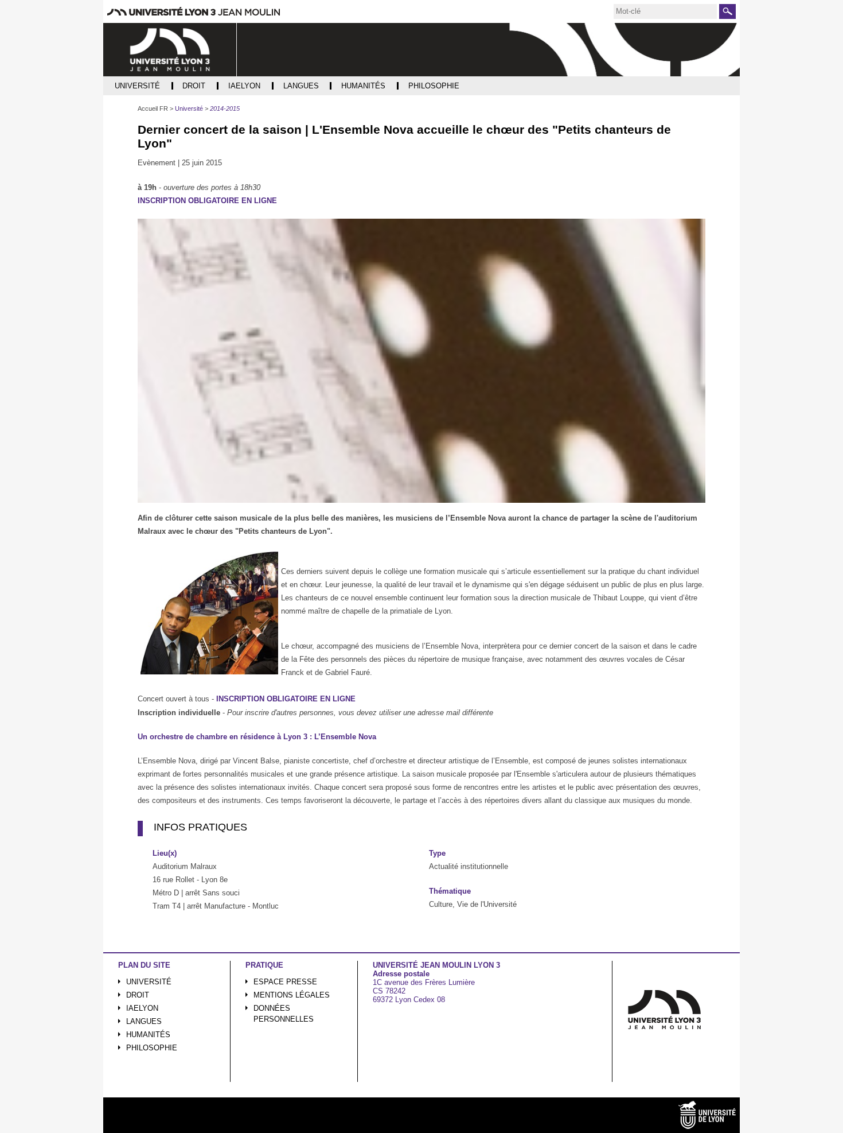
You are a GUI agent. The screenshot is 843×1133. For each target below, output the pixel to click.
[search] (665, 11)
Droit (137, 995)
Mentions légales (291, 995)
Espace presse (285, 981)
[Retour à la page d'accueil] (170, 50)
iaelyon (142, 1008)
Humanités (148, 1034)
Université (148, 981)
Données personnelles (283, 1013)
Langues (144, 1021)
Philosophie (151, 1047)
